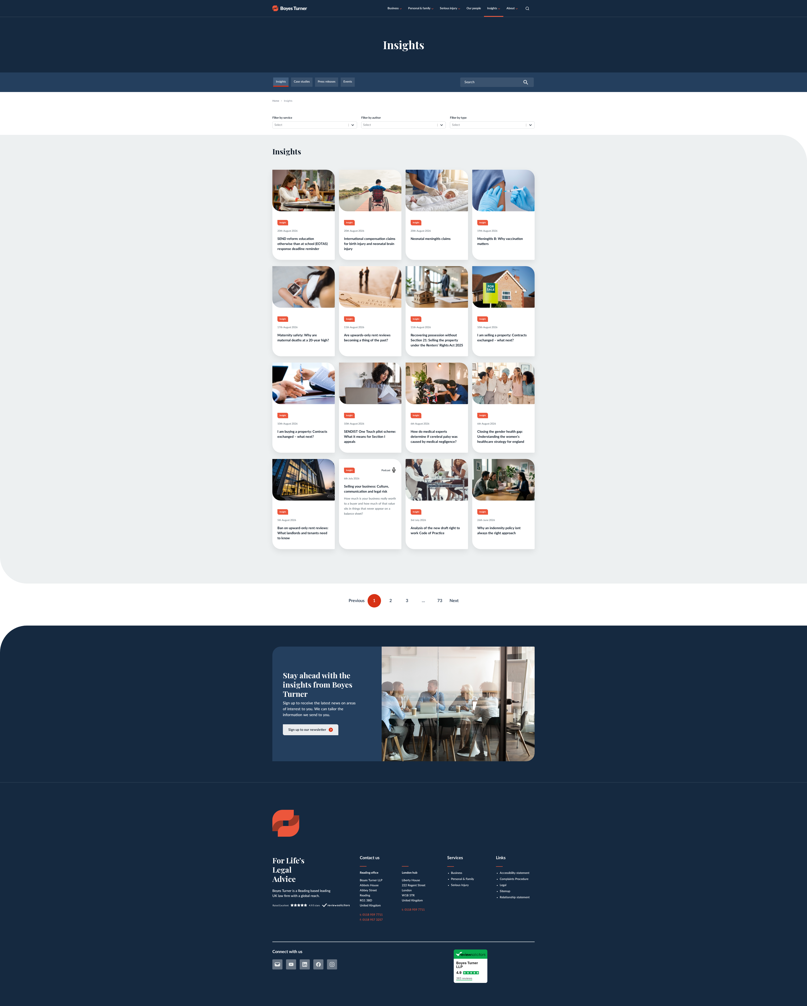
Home (275, 101)
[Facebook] (318, 964)
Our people (474, 8)
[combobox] (310, 125)
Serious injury (448, 8)
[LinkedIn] (305, 964)
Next (454, 601)
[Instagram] (332, 964)
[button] (527, 8)
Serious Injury (460, 885)
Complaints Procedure (514, 879)
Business (393, 8)
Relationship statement (515, 897)
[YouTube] (291, 964)
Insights (492, 8)
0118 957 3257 (373, 919)
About (510, 8)
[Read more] (303, 215)
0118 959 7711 (373, 914)
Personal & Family (462, 879)
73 (441, 600)
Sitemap (505, 891)
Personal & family (419, 8)
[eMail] (277, 964)
